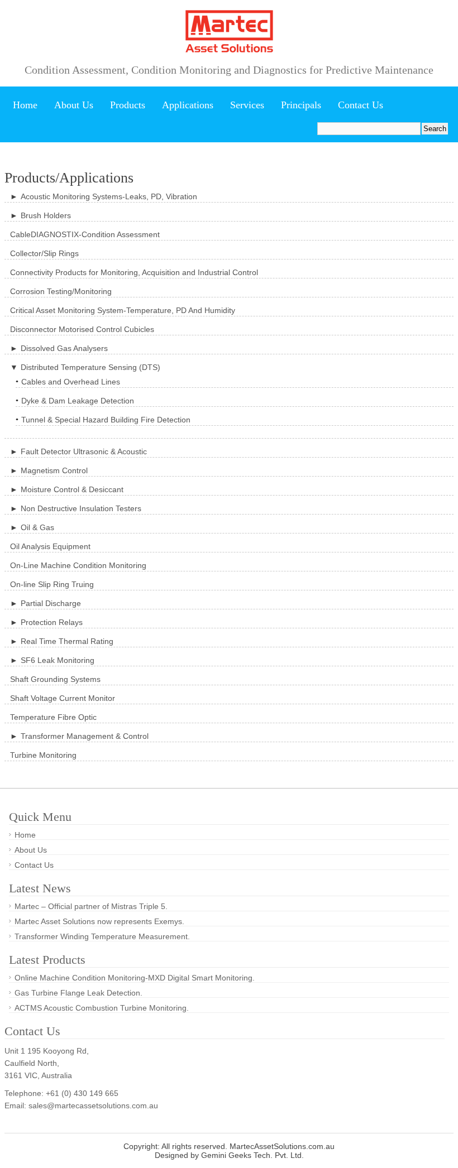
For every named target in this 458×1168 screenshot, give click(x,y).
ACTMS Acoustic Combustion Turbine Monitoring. (102, 1007)
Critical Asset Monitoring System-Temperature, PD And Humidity (122, 310)
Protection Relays (52, 622)
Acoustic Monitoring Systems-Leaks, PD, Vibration (109, 196)
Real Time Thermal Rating (67, 641)
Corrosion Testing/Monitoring (61, 291)
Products (127, 104)
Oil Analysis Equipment (50, 546)
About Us (73, 104)
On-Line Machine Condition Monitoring (78, 565)
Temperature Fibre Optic (53, 717)
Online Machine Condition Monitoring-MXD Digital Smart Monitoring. (135, 977)
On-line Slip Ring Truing (52, 584)
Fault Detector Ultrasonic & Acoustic (84, 451)
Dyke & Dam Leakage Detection (77, 400)
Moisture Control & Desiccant (72, 489)
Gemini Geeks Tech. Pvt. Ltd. (252, 1155)
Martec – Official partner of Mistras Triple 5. (91, 906)
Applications (187, 104)
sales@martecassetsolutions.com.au (93, 1105)
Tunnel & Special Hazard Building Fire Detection (105, 419)
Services (247, 104)
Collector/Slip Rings (44, 253)
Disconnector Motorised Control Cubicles (82, 329)
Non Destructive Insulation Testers (81, 508)
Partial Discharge (51, 603)
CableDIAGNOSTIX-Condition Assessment (85, 234)
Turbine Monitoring (43, 755)
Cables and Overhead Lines (70, 381)
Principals (301, 104)
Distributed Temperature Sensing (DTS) (90, 367)
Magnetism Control (54, 470)
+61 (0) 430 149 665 (82, 1093)
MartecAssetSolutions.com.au (282, 1146)
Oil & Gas (37, 527)
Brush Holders (46, 215)
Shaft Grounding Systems (55, 679)
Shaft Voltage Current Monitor (62, 698)
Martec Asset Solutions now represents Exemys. (99, 921)
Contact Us (360, 104)
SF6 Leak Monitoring (57, 660)
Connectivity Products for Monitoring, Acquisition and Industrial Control (134, 272)
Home (25, 104)
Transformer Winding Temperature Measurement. (102, 936)
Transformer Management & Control (85, 736)
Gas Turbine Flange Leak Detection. (78, 992)
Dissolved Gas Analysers (64, 348)
